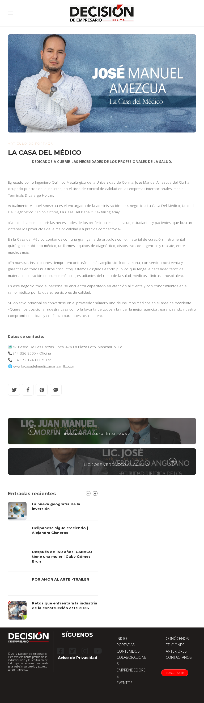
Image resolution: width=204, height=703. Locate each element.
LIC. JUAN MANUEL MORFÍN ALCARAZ (92, 434)
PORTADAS (126, 644)
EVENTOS (125, 682)
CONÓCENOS (177, 638)
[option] (53, 561)
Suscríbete (174, 673)
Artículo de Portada (30, 143)
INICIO (122, 638)
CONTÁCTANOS (179, 657)
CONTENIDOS (128, 651)
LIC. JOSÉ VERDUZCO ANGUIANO (116, 464)
